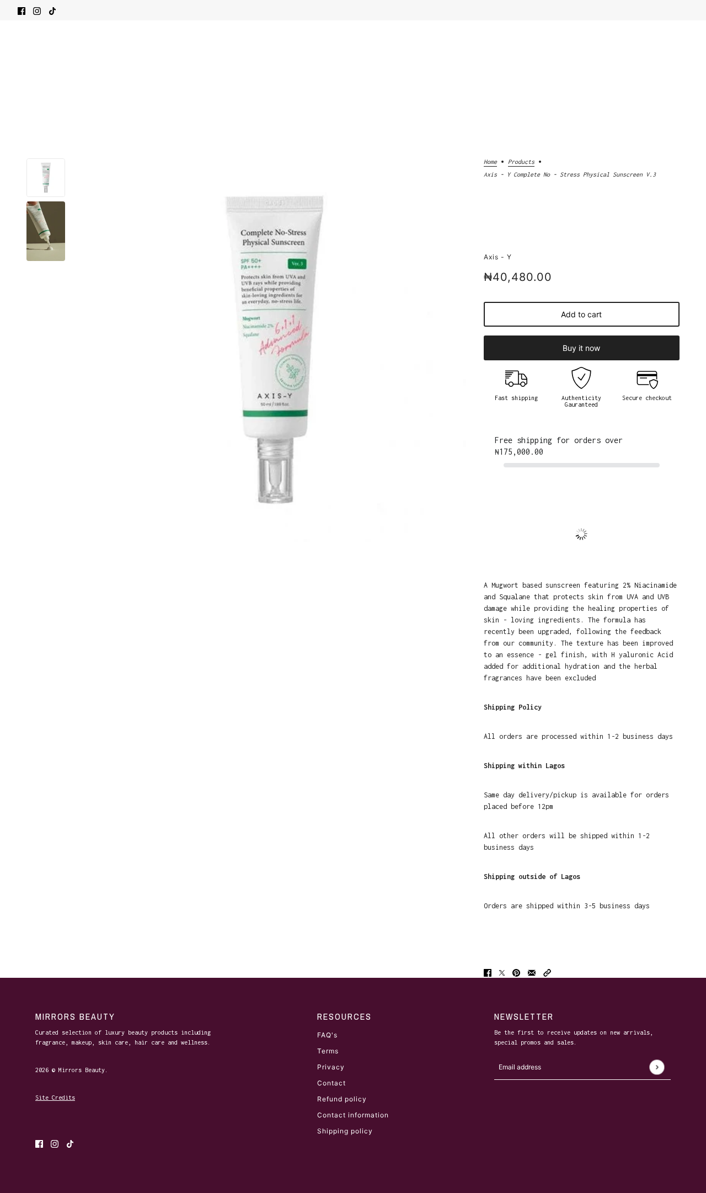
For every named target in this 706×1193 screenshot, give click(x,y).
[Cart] (682, 54)
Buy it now (581, 348)
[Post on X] (502, 972)
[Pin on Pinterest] (516, 972)
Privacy (331, 1067)
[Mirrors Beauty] (353, 54)
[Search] (23, 52)
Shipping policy (345, 1131)
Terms (328, 1051)
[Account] (662, 54)
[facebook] (21, 10)
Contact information (353, 1115)
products (521, 161)
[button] (547, 972)
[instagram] (37, 10)
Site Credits (55, 1097)
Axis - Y (498, 257)
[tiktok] (52, 10)
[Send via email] (531, 972)
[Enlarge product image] (274, 350)
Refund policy (342, 1099)
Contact (331, 1083)
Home (490, 161)
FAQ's (327, 1035)
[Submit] (656, 1066)
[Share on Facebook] (487, 972)
